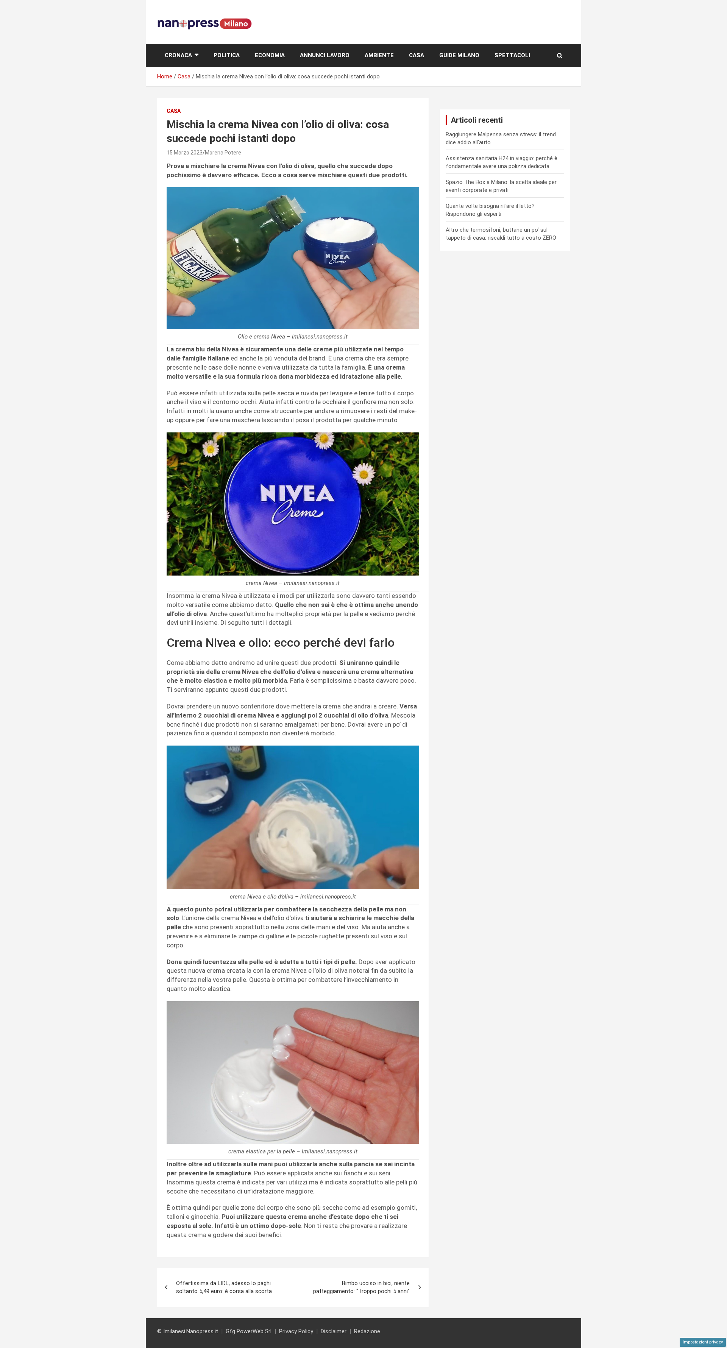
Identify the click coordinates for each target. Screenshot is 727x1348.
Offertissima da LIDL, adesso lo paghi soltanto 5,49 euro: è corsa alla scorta (224, 1287)
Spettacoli (512, 55)
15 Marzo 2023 (185, 153)
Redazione (367, 1331)
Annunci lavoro (324, 55)
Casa (416, 55)
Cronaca (178, 55)
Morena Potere (223, 153)
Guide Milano (459, 55)
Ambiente (379, 55)
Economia (270, 55)
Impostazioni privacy (703, 1342)
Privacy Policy (296, 1331)
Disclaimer (333, 1331)
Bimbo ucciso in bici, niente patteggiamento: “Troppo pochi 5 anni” (361, 1287)
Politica (227, 55)
